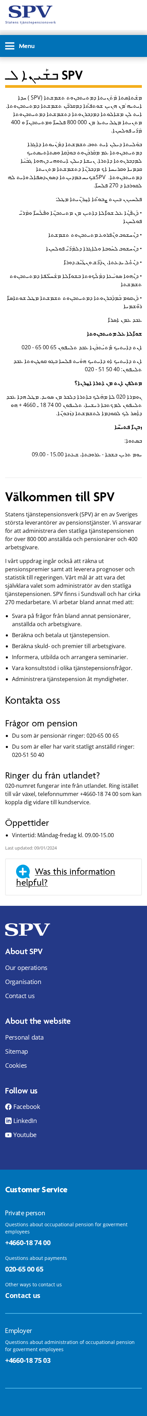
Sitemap (16, 1051)
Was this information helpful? (65, 877)
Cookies (16, 1065)
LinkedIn (25, 1120)
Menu (27, 46)
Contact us (20, 996)
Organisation (23, 982)
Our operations (26, 967)
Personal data (24, 1037)
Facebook (26, 1106)
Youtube (25, 1135)
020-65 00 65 (24, 1269)
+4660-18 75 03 (28, 1360)
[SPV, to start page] (30, 15)
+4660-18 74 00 (28, 1242)
